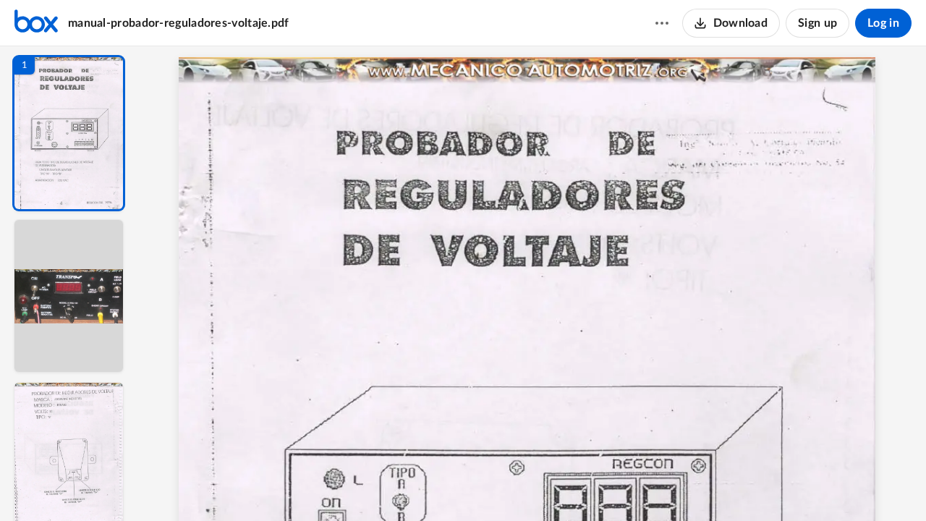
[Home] (36, 23)
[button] (68, 133)
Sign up (817, 23)
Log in (883, 23)
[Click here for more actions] (661, 23)
